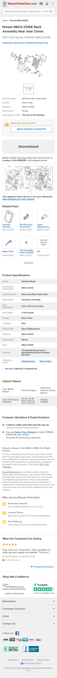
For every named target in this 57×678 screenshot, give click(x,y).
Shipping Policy (28, 361)
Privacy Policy (43, 660)
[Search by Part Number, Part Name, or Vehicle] (51, 11)
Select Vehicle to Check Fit (31, 129)
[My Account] (47, 3)
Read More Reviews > (44, 566)
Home (5, 20)
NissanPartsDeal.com (11, 472)
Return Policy (46, 361)
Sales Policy (13, 660)
